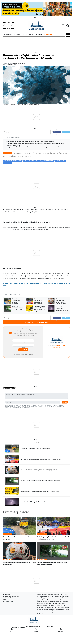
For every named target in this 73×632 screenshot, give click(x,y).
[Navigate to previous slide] (3, 9)
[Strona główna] (11, 629)
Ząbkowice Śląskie (60, 160)
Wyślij (64, 402)
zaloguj (23, 350)
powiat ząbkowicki (48, 160)
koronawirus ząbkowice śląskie (12, 160)
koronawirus (7, 163)
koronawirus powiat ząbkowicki (32, 160)
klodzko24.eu (52, 605)
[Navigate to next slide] (70, 9)
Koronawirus (7, 153)
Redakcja (14, 627)
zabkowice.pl (61, 605)
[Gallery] (36, 9)
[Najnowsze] (35, 629)
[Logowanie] (60, 629)
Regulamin (21, 627)
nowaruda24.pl (42, 605)
